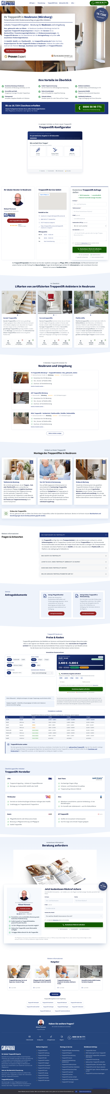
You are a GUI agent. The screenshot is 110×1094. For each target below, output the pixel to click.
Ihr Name (75, 201)
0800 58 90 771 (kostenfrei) (48, 219)
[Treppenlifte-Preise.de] (8, 3)
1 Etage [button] (34, 659)
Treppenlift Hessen (67, 1058)
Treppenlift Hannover (44, 1080)
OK (76, 1091)
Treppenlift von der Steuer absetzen (95, 1067)
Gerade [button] (9, 665)
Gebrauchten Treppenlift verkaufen (95, 1062)
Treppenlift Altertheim (48, 1002)
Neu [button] (9, 672)
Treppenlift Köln (42, 1058)
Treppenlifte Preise (91, 1050)
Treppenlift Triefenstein (77, 1007)
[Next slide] (33, 302)
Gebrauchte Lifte (63, 3)
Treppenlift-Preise (52, 3)
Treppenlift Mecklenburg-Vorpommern (69, 1061)
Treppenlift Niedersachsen (69, 1064)
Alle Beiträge (55, 994)
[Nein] (108, 1091)
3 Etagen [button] (47, 659)
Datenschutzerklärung (85, 1091)
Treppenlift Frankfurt (43, 1060)
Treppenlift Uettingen (48, 1007)
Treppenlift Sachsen (67, 1074)
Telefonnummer (77, 208)
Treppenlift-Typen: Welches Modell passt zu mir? (97, 1070)
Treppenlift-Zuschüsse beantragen (95, 1073)
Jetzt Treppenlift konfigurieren (18, 221)
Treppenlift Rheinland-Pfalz (69, 1069)
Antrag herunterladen (56, 613)
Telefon (76, 897)
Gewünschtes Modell (49, 912)
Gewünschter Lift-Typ (80, 222)
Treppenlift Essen (42, 1070)
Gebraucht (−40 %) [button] (17, 672)
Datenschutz (84, 243)
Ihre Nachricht (78, 230)
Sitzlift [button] (9, 659)
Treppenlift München (43, 1055)
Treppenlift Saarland (67, 1072)
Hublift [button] (23, 659)
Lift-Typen (32, 3)
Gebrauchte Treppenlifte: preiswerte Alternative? (96, 1056)
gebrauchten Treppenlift (76, 747)
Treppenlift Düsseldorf (44, 1065)
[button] (38, 151)
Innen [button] (33, 665)
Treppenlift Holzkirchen (76, 1002)
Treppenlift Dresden (43, 1078)
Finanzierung (41, 3)
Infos (72, 3)
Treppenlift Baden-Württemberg (70, 1050)
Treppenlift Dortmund (44, 1068)
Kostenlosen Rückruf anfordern (75, 925)
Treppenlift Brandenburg (68, 1055)
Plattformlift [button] (16, 659)
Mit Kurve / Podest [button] (18, 665)
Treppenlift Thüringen (68, 1082)
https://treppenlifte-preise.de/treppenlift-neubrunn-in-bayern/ (52, 227)
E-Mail (76, 215)
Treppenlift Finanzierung (92, 1059)
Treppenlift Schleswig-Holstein (70, 1079)
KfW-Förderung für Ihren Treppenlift (95, 1053)
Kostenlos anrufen (25, 909)
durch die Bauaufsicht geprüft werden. (33, 516)
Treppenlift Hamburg (43, 1053)
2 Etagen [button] (40, 659)
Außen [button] (38, 665)
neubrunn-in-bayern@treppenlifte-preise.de (53, 216)
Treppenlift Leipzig (43, 1073)
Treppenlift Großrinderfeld (33, 1007)
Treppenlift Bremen (43, 1075)
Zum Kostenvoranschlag (15, 51)
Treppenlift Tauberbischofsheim (62, 1011)
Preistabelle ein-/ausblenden (55, 711)
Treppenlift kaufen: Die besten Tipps (96, 1064)
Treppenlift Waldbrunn (45, 1011)
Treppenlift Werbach (62, 1002)
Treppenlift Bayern (67, 1053)
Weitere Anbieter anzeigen (55, 433)
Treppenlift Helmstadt (33, 1002)
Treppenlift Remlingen (62, 1007)
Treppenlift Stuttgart (43, 1063)
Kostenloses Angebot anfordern (81, 689)
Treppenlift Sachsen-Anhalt (69, 1077)
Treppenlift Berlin (43, 1050)
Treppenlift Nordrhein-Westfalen (71, 1067)
